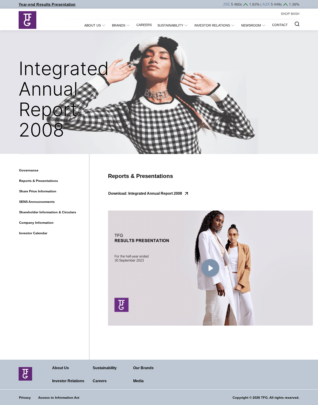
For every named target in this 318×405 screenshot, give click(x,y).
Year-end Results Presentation (47, 5)
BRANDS (118, 25)
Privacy (25, 397)
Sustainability (105, 368)
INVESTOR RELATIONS (212, 25)
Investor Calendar (33, 233)
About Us (60, 368)
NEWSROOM (251, 25)
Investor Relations (68, 381)
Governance (28, 170)
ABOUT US (92, 25)
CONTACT (280, 25)
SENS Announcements (37, 202)
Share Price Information (37, 191)
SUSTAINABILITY (170, 25)
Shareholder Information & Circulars (47, 212)
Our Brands (143, 368)
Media (138, 381)
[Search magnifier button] (297, 24)
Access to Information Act (58, 397)
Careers (100, 381)
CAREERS (144, 25)
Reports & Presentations (38, 181)
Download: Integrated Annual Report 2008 (145, 193)
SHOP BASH (290, 14)
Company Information (36, 222)
